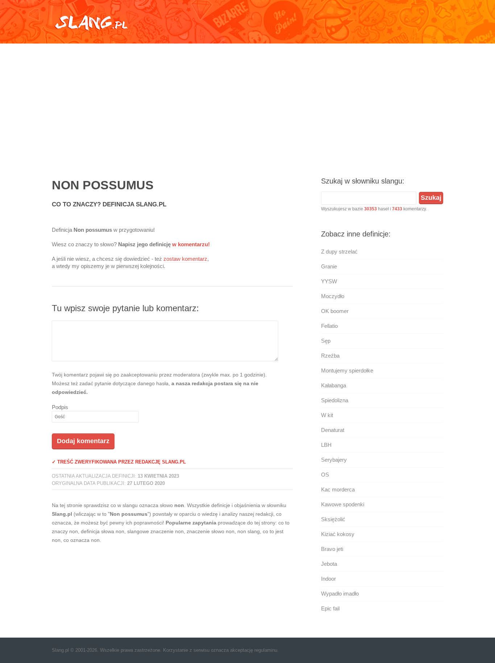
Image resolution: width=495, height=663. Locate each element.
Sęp (325, 341)
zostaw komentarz (185, 259)
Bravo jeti (332, 549)
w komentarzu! (191, 244)
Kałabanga (333, 385)
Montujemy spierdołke (347, 370)
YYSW (329, 281)
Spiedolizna (334, 400)
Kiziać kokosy (337, 534)
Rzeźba (330, 356)
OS (325, 474)
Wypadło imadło (340, 593)
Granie (329, 266)
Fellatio (329, 326)
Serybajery (334, 460)
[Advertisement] (247, 103)
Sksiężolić (333, 519)
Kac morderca (338, 489)
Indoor (328, 579)
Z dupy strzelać (339, 251)
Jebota (329, 564)
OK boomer (335, 311)
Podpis (60, 407)
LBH (326, 445)
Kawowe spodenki (342, 504)
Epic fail (330, 608)
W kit (327, 415)
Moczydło (332, 296)
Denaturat (332, 430)
